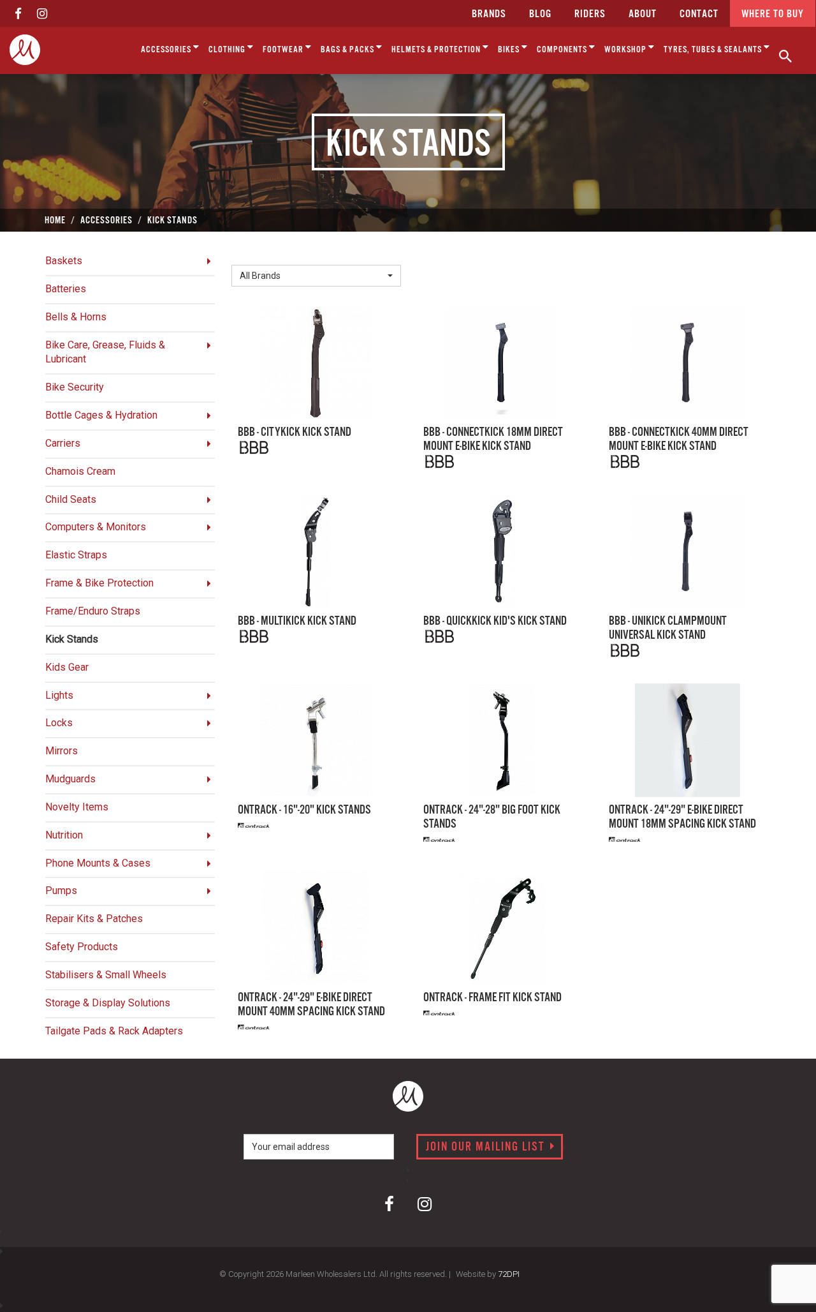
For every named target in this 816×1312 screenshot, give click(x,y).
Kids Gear (67, 667)
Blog (540, 14)
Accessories (167, 50)
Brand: (248, 254)
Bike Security (74, 387)
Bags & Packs (348, 50)
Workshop (626, 50)
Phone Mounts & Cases (97, 863)
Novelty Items (76, 807)
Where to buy (772, 14)
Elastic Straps (76, 555)
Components (563, 50)
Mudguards (70, 779)
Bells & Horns (75, 317)
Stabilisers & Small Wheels (105, 975)
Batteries (65, 289)
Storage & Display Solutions (107, 1003)
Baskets (63, 261)
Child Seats (70, 499)
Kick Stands (71, 639)
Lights (59, 695)
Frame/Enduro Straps (92, 611)
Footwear (284, 50)
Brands (489, 14)
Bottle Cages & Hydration (101, 415)
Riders (590, 14)
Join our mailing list (487, 1147)
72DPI (509, 1274)
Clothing (227, 50)
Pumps (61, 890)
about (643, 14)
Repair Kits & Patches (94, 919)
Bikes (509, 50)
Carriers (62, 443)
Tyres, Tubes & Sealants (714, 50)
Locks (59, 723)
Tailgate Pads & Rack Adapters (114, 1031)
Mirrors (61, 751)
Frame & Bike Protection (99, 583)
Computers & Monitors (95, 527)
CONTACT (699, 14)
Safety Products (81, 947)
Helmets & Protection (437, 50)
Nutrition (64, 835)
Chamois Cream (80, 471)
